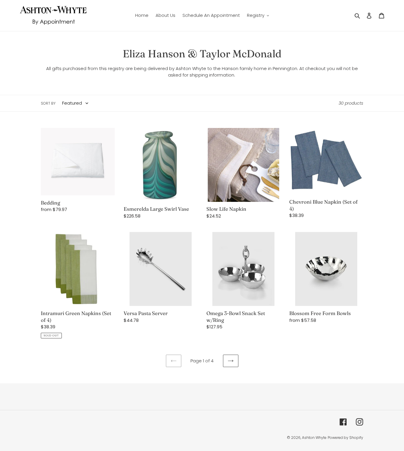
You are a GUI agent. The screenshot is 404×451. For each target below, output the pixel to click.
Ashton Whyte (314, 437)
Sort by (48, 103)
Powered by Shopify (345, 437)
